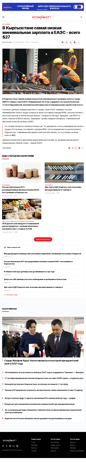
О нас (33, 442)
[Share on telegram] (74, 42)
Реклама (34, 445)
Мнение (73, 448)
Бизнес (53, 451)
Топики (33, 451)
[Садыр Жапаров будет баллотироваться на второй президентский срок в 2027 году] (43, 337)
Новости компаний (77, 451)
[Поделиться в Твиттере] (66, 42)
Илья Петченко (7, 42)
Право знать (55, 445)
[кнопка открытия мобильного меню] (3, 17)
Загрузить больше (43, 239)
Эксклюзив (29, 221)
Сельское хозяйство (9, 221)
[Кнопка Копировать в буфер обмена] (77, 42)
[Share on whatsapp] (70, 42)
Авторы (34, 448)
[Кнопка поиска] (81, 17)
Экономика (6, 24)
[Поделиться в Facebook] (62, 42)
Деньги (73, 442)
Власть (72, 445)
